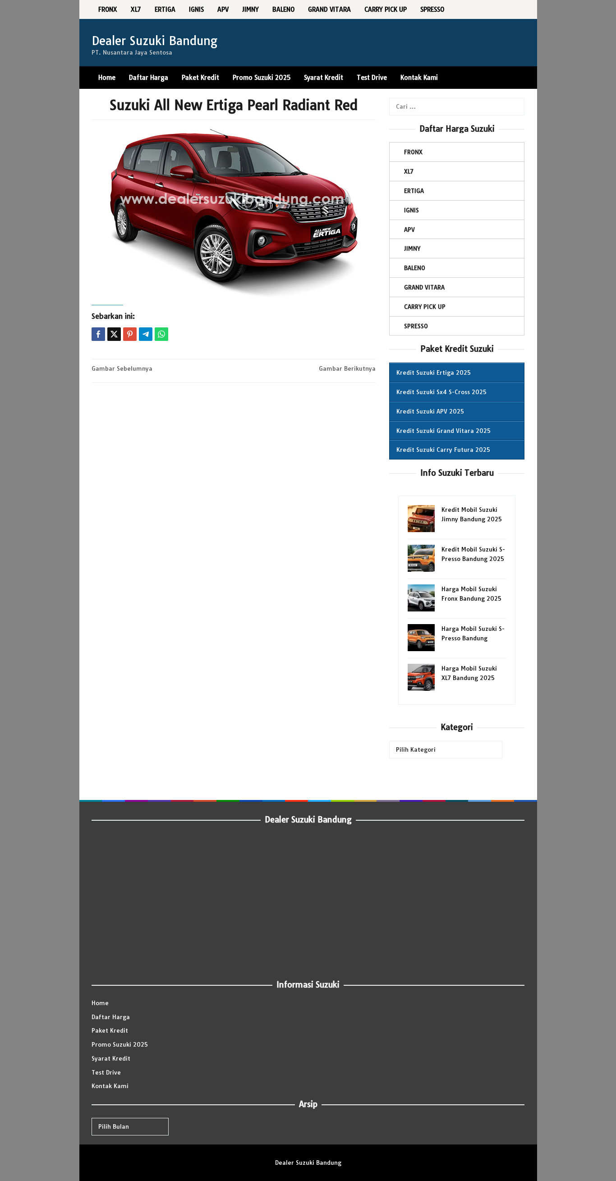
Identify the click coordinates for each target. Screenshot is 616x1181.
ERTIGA (414, 190)
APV (409, 229)
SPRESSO (416, 326)
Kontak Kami (110, 1085)
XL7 (409, 171)
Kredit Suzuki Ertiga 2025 (433, 372)
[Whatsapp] (161, 334)
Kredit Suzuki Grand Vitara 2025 (443, 430)
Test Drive (106, 1072)
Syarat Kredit (111, 1058)
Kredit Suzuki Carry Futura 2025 (443, 449)
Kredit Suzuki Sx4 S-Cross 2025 (441, 391)
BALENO (414, 267)
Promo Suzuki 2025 (120, 1044)
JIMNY (412, 248)
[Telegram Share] (145, 334)
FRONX (413, 152)
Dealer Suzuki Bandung (154, 40)
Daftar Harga (111, 1016)
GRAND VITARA (424, 287)
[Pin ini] (130, 334)
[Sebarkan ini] (98, 334)
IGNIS (411, 210)
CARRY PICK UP (425, 306)
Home (100, 1002)
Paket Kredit (110, 1030)
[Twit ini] (114, 334)
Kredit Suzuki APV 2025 (430, 411)
